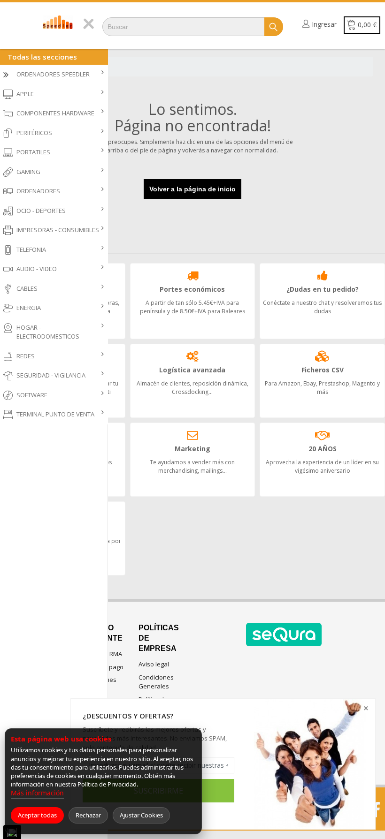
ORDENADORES (38, 191)
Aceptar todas (37, 815)
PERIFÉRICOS (34, 132)
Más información (37, 792)
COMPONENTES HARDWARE (55, 113)
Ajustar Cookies (141, 815)
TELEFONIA (31, 249)
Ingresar (324, 24)
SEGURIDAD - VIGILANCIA (50, 375)
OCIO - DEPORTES (41, 210)
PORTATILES (33, 152)
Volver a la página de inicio (192, 189)
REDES (25, 356)
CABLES (27, 288)
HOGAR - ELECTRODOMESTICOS (47, 332)
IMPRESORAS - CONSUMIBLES (57, 230)
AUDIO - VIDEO (36, 269)
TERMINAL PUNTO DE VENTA (55, 414)
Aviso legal (154, 664)
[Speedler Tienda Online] (58, 22)
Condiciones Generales (156, 682)
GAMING (28, 171)
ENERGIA (28, 307)
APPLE (25, 94)
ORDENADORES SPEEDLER (53, 74)
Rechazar (88, 815)
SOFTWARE (31, 395)
